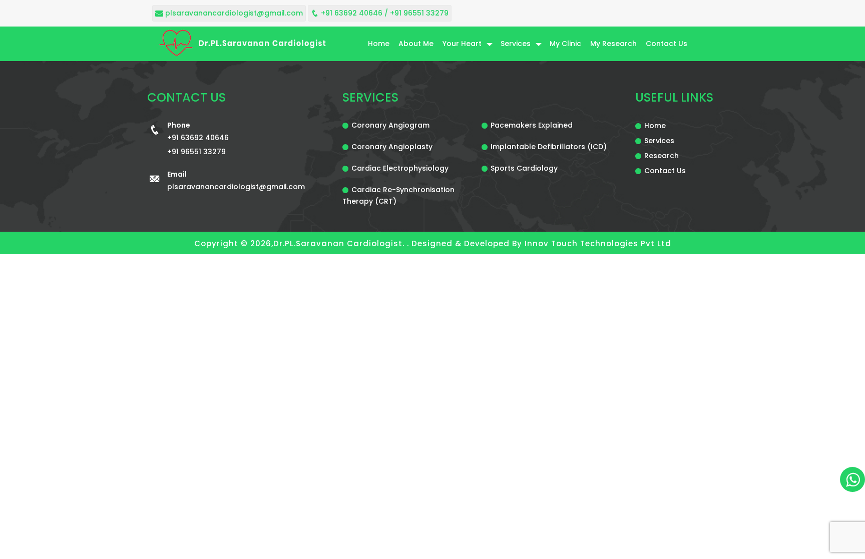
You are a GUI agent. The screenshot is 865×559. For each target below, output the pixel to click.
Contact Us (666, 44)
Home (378, 44)
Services (516, 44)
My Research (613, 44)
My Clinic (565, 44)
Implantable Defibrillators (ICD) (549, 147)
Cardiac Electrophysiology (400, 168)
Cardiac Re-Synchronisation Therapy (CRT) (398, 195)
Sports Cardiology (524, 168)
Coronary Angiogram (390, 125)
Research (661, 156)
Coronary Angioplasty (391, 147)
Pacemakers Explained (532, 125)
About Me (416, 44)
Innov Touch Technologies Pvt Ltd (598, 243)
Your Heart (462, 44)
